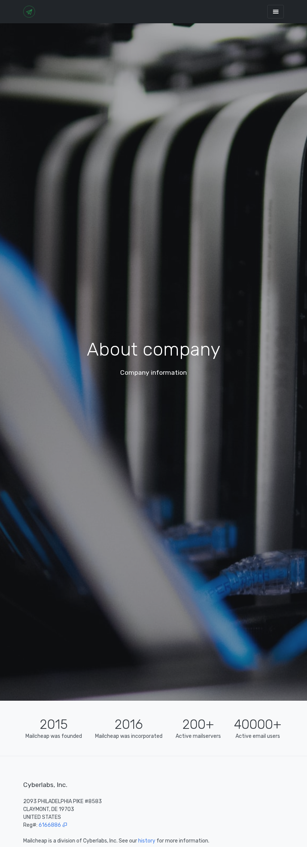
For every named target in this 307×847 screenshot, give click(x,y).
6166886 (50, 825)
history (146, 841)
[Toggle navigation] (275, 11)
